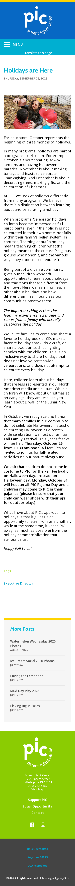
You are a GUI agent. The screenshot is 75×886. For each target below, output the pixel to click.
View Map (37, 789)
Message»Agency (53, 878)
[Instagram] (43, 825)
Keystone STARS (37, 857)
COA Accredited (37, 865)
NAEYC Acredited (37, 849)
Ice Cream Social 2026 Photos (32, 661)
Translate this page (37, 53)
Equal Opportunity (37, 806)
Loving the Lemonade (26, 676)
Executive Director (18, 583)
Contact (37, 812)
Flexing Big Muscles (25, 706)
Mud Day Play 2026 (24, 691)
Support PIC (37, 800)
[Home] (37, 20)
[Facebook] (32, 825)
